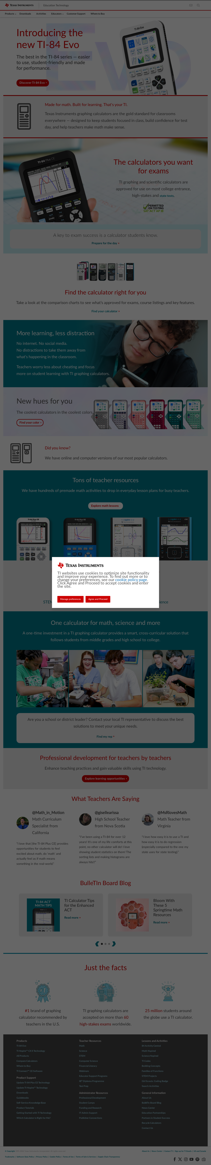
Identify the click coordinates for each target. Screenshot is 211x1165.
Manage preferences (70, 599)
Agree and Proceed (97, 599)
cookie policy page (131, 580)
